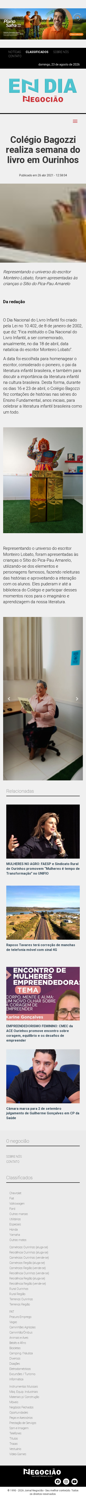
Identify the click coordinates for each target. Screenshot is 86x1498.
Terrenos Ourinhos (21, 1299)
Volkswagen (17, 1203)
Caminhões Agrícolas (22, 1327)
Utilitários (15, 1219)
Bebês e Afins (17, 1343)
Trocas (13, 1443)
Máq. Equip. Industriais (23, 1391)
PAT (11, 1311)
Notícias (14, 52)
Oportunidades (18, 1412)
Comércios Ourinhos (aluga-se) (28, 1247)
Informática (16, 1379)
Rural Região (17, 1294)
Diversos (14, 1358)
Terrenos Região (19, 1304)
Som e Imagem (19, 1428)
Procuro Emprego (20, 1317)
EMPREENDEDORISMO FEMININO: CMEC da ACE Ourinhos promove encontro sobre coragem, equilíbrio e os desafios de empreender (39, 1033)
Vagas (13, 1322)
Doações (14, 1363)
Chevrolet (15, 1193)
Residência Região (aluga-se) (27, 1278)
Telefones (15, 1433)
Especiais (15, 1224)
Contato (15, 56)
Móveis (13, 1402)
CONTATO (12, 1161)
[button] (9, 698)
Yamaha (14, 1234)
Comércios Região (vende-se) (27, 1268)
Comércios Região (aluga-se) (27, 1262)
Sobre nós (61, 52)
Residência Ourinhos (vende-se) (29, 1273)
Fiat (11, 1198)
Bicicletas (15, 1348)
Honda (13, 1229)
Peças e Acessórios (21, 1417)
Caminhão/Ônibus (21, 1332)
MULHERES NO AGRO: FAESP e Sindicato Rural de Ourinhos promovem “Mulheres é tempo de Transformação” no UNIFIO (43, 868)
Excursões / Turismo (22, 1374)
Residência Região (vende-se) (27, 1283)
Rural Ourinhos (18, 1288)
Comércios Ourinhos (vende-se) (29, 1257)
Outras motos (18, 1240)
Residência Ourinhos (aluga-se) (28, 1252)
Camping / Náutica (21, 1353)
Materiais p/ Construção (24, 1397)
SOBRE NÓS (14, 1156)
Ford (12, 1208)
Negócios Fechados (21, 1407)
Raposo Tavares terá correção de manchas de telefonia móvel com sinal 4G (40, 947)
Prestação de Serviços (22, 1423)
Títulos (13, 1438)
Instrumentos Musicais (23, 1386)
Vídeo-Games (17, 1454)
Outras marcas (18, 1214)
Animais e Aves (18, 1337)
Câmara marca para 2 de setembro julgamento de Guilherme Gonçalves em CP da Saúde (42, 1113)
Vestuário (15, 1449)
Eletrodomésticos (20, 1369)
